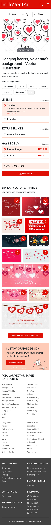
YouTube (33, 509)
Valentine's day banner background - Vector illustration (39, 241)
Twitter (32, 499)
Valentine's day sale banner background (33, 253)
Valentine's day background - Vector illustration (11, 202)
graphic (7, 92)
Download (27, 173)
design (43, 86)
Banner (21, 86)
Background (8, 86)
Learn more (11, 114)
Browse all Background (25, 335)
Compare (45, 144)
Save (13, 14)
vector (32, 86)
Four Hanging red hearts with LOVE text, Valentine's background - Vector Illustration (23, 307)
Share (40, 14)
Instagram (34, 506)
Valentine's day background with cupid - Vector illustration (14, 294)
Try (26, 14)
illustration (20, 92)
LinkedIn (33, 512)
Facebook (34, 496)
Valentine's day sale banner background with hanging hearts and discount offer (11, 256)
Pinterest (33, 503)
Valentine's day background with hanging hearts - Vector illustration (35, 202)
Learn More (45, 100)
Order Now (15, 362)
